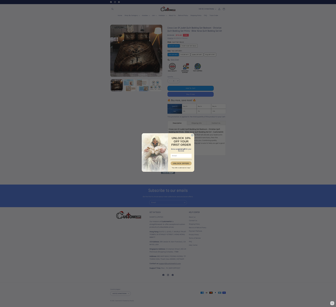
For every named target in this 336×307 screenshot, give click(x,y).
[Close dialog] (192, 135)
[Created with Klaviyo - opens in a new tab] (168, 173)
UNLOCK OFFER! (181, 163)
